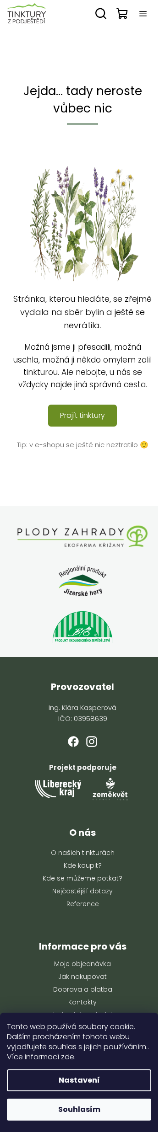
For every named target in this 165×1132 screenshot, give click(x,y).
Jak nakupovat (82, 976)
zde (67, 1057)
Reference (82, 903)
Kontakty (82, 1002)
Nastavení (79, 1080)
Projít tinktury (82, 415)
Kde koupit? (83, 865)
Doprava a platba (82, 989)
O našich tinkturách (83, 852)
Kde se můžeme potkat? (82, 878)
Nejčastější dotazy (82, 891)
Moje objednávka (82, 963)
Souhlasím (79, 1109)
